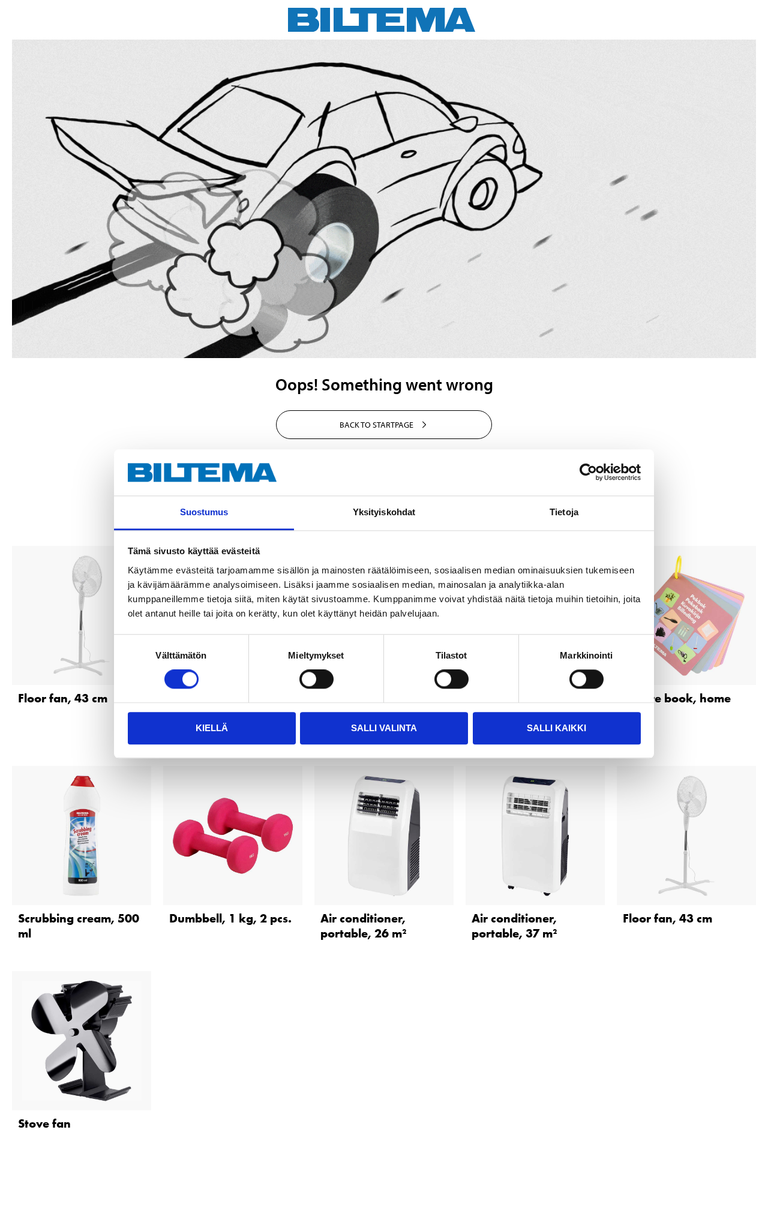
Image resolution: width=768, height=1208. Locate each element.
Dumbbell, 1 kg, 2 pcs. (230, 918)
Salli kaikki (556, 728)
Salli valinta (384, 728)
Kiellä (212, 728)
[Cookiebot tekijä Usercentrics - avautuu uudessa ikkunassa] (588, 473)
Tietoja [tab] (564, 512)
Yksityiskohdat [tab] (384, 512)
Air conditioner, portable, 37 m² (514, 925)
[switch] (316, 679)
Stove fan (44, 1123)
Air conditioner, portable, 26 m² (363, 925)
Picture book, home (677, 698)
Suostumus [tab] (204, 512)
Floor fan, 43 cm (62, 698)
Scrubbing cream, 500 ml (78, 925)
